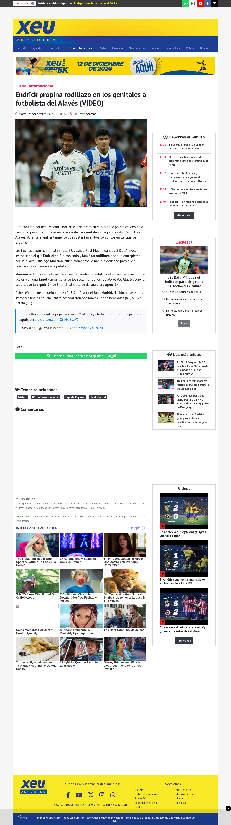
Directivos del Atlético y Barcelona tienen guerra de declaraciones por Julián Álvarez (187, 176)
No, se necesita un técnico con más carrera (184, 301)
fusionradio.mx (75, 804)
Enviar (184, 323)
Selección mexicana (146, 802)
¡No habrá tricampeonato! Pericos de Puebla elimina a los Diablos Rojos (192, 384)
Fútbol (22, 397)
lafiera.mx (93, 804)
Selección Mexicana (111, 48)
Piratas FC (55, 48)
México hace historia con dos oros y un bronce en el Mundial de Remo (188, 160)
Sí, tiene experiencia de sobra (183, 292)
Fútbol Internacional (80, 48)
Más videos (184, 641)
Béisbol (155, 48)
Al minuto (205, 48)
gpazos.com (120, 804)
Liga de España (74, 397)
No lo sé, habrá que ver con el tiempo (184, 313)
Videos (190, 48)
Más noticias (184, 215)
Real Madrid (98, 397)
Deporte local (173, 48)
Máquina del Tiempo (187, 794)
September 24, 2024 (87, 327)
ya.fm (106, 804)
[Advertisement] (81, 457)
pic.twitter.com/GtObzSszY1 (57, 319)
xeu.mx (58, 804)
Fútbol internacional (45, 397)
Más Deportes (137, 48)
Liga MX (36, 48)
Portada (21, 48)
